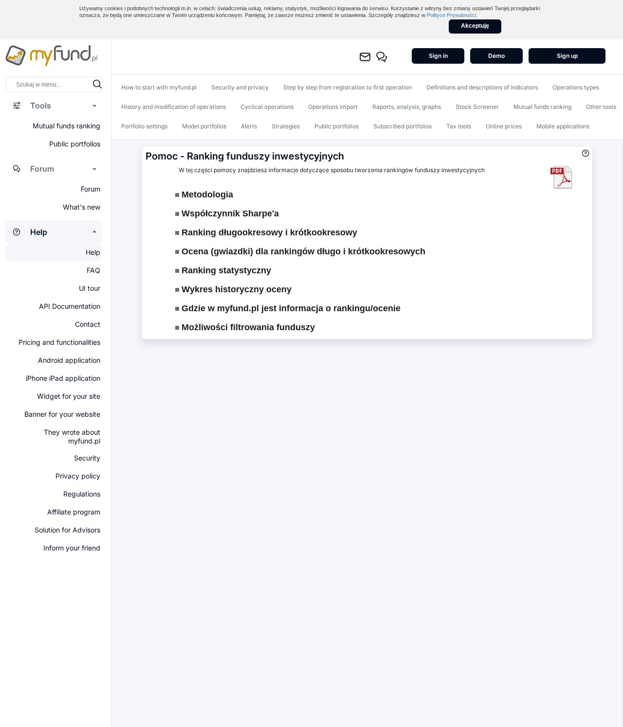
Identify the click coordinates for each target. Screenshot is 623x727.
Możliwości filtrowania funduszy (247, 327)
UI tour (89, 288)
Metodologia (206, 194)
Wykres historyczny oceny (235, 289)
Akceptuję (475, 25)
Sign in (438, 55)
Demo (496, 55)
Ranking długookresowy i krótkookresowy (268, 232)
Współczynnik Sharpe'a (229, 213)
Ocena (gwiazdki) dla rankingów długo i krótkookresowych (302, 251)
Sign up (567, 55)
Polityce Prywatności (451, 15)
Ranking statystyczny (225, 270)
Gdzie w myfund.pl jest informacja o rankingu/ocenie (290, 308)
